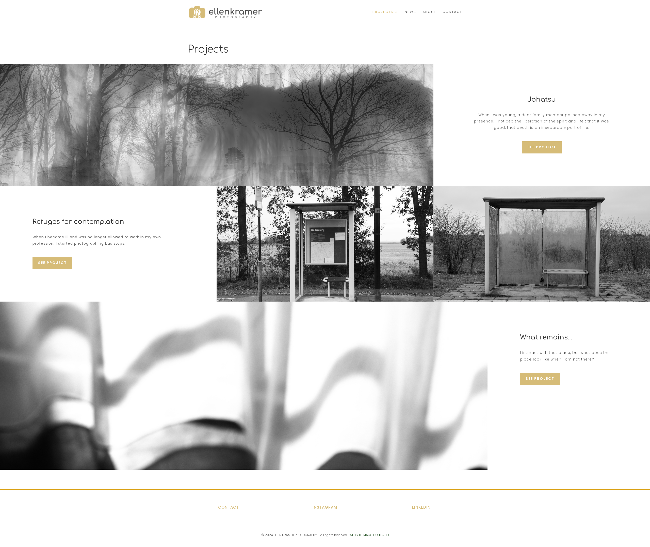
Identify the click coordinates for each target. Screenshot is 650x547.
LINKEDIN (421, 507)
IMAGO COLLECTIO (376, 535)
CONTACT (452, 12)
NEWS (410, 12)
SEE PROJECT (541, 147)
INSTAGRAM (325, 507)
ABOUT (429, 12)
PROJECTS (382, 12)
